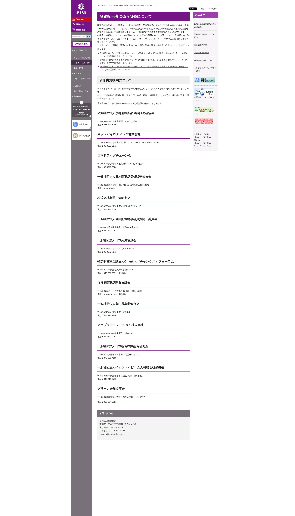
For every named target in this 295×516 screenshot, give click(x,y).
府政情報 (77, 96)
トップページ (102, 5)
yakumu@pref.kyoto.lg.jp (110, 434)
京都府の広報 (81, 44)
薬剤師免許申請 (200, 45)
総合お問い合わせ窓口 (81, 106)
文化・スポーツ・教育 (82, 80)
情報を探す (81, 30)
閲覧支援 (80, 24)
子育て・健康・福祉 (82, 63)
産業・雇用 (78, 68)
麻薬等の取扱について (203, 60)
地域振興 (77, 86)
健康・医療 (129, 5)
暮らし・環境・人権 (82, 58)
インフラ (77, 73)
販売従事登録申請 (201, 53)
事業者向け (83, 124)
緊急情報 (80, 19)
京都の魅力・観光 (81, 91)
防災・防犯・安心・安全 (82, 51)
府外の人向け (84, 136)
